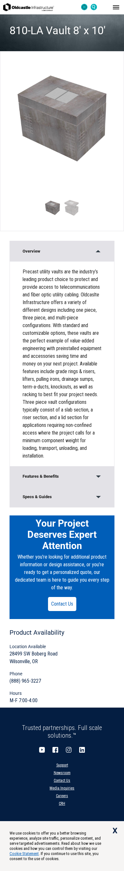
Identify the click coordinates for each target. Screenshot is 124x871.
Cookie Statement (24, 853)
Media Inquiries (62, 788)
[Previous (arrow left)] (11, 435)
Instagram (69, 750)
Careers (62, 796)
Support (62, 765)
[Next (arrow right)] (113, 435)
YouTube (42, 750)
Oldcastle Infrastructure (28, 7)
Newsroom (62, 773)
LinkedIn (82, 750)
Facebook (55, 750)
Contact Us (62, 604)
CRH (62, 803)
